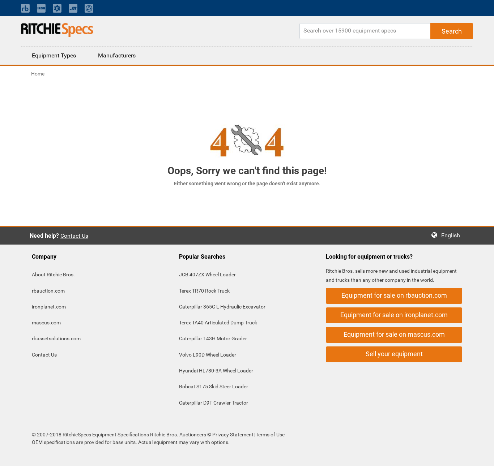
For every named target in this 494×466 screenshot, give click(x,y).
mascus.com (46, 322)
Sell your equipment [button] (394, 354)
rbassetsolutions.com (56, 338)
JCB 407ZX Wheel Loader (207, 274)
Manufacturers (117, 55)
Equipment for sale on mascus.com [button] (394, 334)
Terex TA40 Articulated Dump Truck (218, 322)
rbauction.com (48, 291)
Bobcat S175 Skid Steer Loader (213, 386)
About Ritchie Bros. (53, 274)
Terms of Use (270, 434)
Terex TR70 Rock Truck (204, 291)
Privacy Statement (233, 434)
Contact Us (74, 235)
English (452, 235)
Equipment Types (54, 55)
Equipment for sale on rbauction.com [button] (394, 295)
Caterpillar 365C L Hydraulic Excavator (222, 307)
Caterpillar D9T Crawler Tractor (213, 403)
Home (37, 74)
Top (481, 455)
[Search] (451, 31)
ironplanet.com (49, 307)
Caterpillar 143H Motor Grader (213, 338)
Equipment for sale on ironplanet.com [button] (394, 315)
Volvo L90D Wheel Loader (207, 355)
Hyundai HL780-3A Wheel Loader (216, 371)
